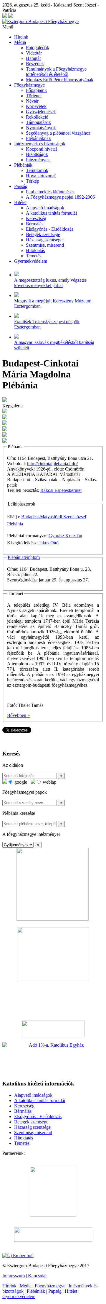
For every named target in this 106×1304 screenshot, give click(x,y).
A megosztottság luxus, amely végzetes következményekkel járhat (50, 283)
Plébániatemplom (24, 557)
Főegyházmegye (29, 84)
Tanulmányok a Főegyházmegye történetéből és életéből (56, 71)
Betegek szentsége (43, 234)
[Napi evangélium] (53, 1029)
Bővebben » (18, 715)
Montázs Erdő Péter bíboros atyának (59, 79)
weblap (49, 782)
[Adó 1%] (53, 1058)
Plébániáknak (38, 138)
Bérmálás (34, 223)
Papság (20, 186)
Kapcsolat (37, 1275)
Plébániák (23, 165)
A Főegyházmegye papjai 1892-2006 (60, 197)
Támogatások (38, 122)
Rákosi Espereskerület (61, 490)
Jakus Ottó (49, 542)
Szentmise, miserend (45, 245)
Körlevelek (36, 106)
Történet (34, 95)
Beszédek (35, 63)
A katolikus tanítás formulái (51, 213)
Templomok (37, 170)
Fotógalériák (37, 47)
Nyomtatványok (41, 127)
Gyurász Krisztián (65, 535)
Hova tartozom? (41, 175)
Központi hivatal (41, 149)
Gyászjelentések (41, 111)
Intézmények (38, 159)
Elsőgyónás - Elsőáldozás (49, 229)
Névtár (32, 100)
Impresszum (13, 1275)
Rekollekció (37, 116)
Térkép (32, 181)
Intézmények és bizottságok (39, 143)
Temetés (33, 255)
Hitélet (20, 202)
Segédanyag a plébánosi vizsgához (58, 132)
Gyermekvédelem (30, 261)
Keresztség (36, 218)
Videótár (34, 52)
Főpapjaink (36, 90)
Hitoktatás (35, 250)
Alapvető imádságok (45, 207)
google (20, 782)
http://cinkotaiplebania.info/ (52, 463)
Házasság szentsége (44, 239)
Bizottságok (37, 154)
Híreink (21, 36)
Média (20, 42)
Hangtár (33, 58)
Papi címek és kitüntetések (50, 191)
